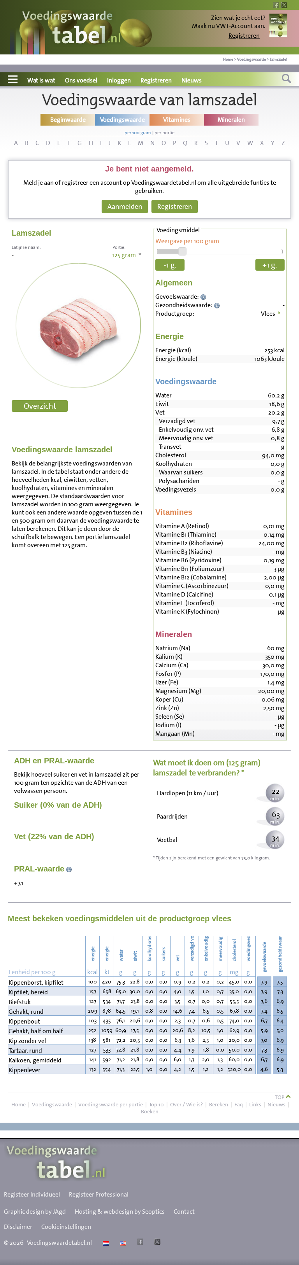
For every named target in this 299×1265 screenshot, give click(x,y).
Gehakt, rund (26, 1012)
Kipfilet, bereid (28, 992)
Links (255, 1104)
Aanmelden (124, 206)
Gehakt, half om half (36, 1031)
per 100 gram (138, 132)
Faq (238, 1104)
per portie (164, 132)
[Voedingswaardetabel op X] (156, 1243)
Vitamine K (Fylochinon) (187, 611)
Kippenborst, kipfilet (36, 982)
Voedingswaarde (251, 59)
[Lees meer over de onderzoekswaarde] (204, 296)
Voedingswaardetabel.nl (59, 1243)
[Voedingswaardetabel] (71, 28)
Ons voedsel (81, 80)
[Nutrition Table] (122, 1243)
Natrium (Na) (172, 648)
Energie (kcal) (173, 350)
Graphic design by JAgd (35, 1211)
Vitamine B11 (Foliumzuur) (189, 569)
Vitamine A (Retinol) (182, 526)
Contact (184, 1211)
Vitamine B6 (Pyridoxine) (188, 560)
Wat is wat (41, 80)
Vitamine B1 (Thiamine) (185, 534)
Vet (160, 412)
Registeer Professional (98, 1194)
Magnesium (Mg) (178, 691)
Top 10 (156, 1104)
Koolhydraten (173, 464)
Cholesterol (170, 455)
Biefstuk (20, 1002)
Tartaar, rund (25, 1050)
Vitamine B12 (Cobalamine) (191, 577)
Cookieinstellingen (66, 1227)
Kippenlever (24, 1070)
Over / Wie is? (186, 1104)
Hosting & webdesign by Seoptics (120, 1211)
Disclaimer (18, 1227)
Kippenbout (24, 1021)
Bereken (218, 1104)
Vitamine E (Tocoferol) (184, 603)
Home (228, 59)
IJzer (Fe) (166, 682)
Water (163, 395)
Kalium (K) (169, 657)
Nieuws (191, 80)
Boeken (149, 1111)
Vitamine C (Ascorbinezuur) (192, 586)
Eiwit (162, 404)
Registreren (244, 35)
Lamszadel (278, 59)
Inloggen (119, 80)
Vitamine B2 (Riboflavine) (189, 543)
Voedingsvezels (175, 489)
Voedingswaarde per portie (110, 1104)
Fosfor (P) (168, 674)
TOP (280, 1097)
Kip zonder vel (27, 1041)
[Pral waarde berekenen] (69, 869)
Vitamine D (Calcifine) (184, 594)
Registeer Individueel (32, 1194)
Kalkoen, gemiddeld (35, 1060)
